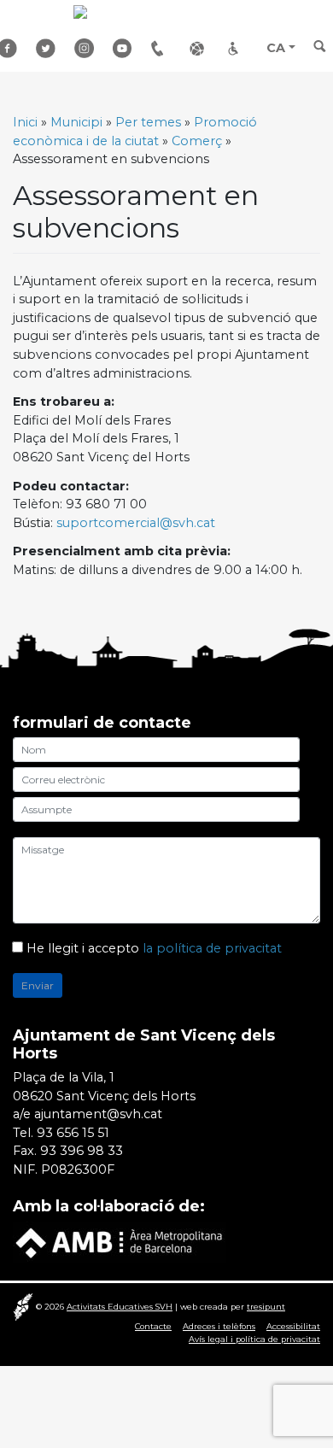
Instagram (87, 48)
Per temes (148, 122)
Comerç (197, 141)
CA (275, 48)
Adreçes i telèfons (164, 48)
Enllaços (202, 48)
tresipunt (266, 1306)
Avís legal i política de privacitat (254, 1339)
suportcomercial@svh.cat (135, 523)
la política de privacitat (212, 948)
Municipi (76, 122)
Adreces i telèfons (219, 1326)
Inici (25, 122)
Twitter (48, 48)
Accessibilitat (241, 48)
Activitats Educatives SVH (119, 1306)
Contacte (153, 1326)
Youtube (125, 48)
